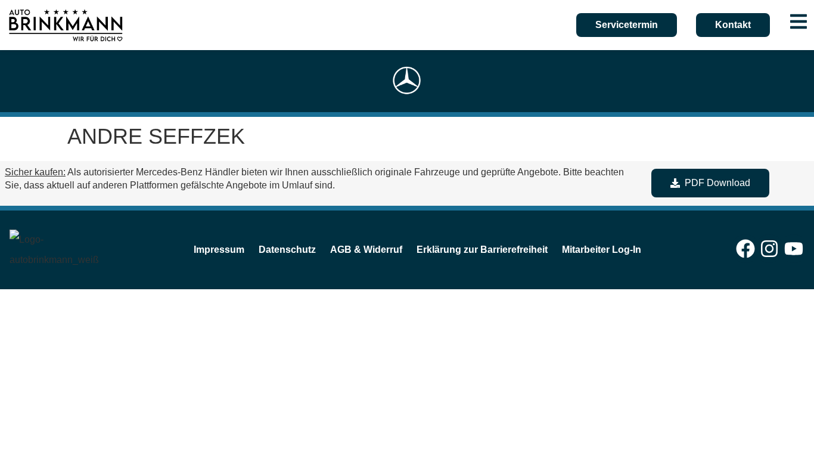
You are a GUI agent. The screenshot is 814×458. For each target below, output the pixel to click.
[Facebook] (745, 248)
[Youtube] (793, 248)
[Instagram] (769, 248)
